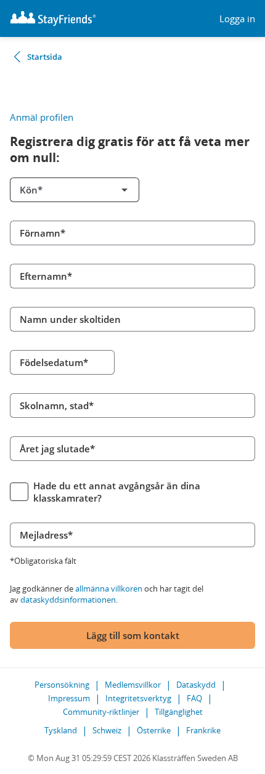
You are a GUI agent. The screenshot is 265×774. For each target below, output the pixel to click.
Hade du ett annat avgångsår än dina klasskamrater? (116, 491)
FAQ (194, 698)
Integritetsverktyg (138, 698)
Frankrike (203, 730)
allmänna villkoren (108, 588)
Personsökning (62, 684)
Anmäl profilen (41, 117)
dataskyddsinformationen (68, 599)
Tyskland (60, 730)
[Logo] (53, 18)
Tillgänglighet (179, 711)
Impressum (69, 698)
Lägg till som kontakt (132, 635)
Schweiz (106, 730)
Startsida (44, 56)
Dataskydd (196, 684)
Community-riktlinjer (101, 711)
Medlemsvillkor (133, 684)
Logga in (237, 18)
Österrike (154, 730)
